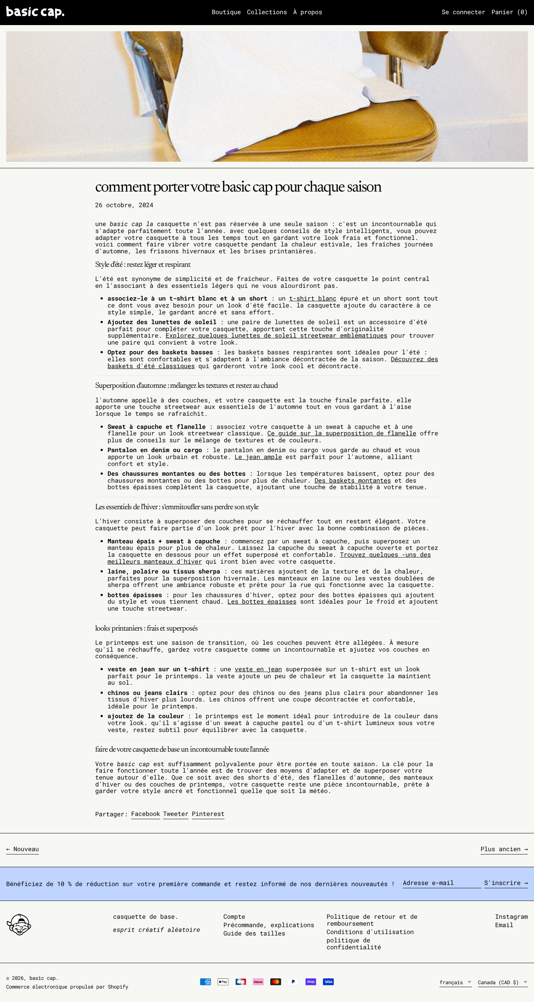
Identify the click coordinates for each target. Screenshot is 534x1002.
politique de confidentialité (354, 943)
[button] (509, 12)
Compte (234, 916)
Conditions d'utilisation (370, 931)
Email (504, 925)
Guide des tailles (254, 933)
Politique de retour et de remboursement (372, 919)
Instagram (511, 916)
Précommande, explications (268, 925)
